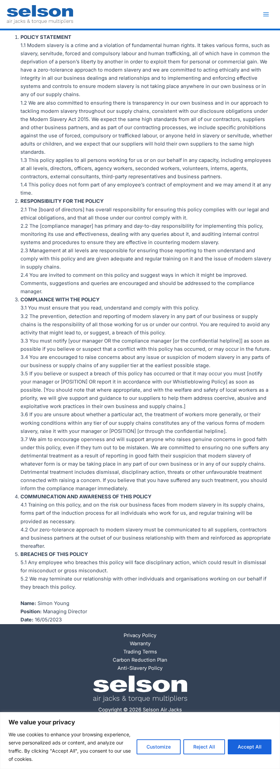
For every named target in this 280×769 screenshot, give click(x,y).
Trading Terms (140, 652)
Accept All (250, 747)
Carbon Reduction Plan (140, 660)
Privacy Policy (140, 635)
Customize (158, 747)
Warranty (140, 643)
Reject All (204, 747)
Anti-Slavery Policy (140, 668)
